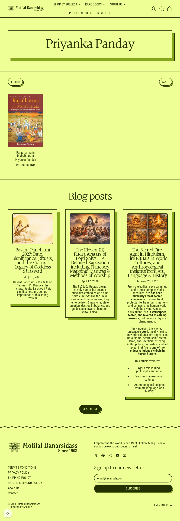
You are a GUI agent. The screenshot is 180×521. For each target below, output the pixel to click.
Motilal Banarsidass (29, 504)
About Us (13, 488)
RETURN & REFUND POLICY (25, 483)
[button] (161, 9)
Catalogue (103, 13)
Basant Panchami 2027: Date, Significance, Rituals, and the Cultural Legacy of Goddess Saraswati (32, 261)
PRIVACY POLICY (18, 472)
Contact (13, 493)
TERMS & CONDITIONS (22, 467)
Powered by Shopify (20, 507)
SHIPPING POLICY (19, 477)
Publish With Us (80, 13)
